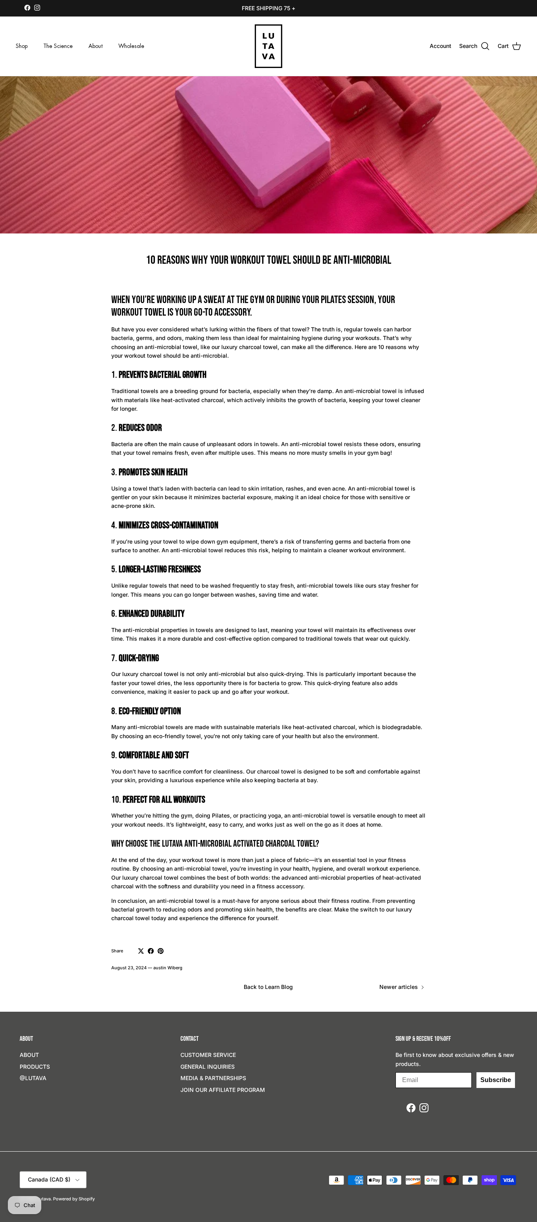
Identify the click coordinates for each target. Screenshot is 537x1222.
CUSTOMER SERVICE (208, 1054)
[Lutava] (268, 46)
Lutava (44, 1199)
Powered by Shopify (74, 1199)
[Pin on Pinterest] (161, 951)
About (95, 46)
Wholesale (131, 46)
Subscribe (495, 1080)
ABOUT (29, 1054)
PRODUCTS (35, 1066)
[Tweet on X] (141, 951)
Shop (22, 46)
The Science (58, 46)
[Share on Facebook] (151, 951)
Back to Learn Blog (268, 986)
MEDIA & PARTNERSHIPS (213, 1078)
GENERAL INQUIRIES (207, 1066)
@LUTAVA (33, 1078)
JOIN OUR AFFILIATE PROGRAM (222, 1089)
